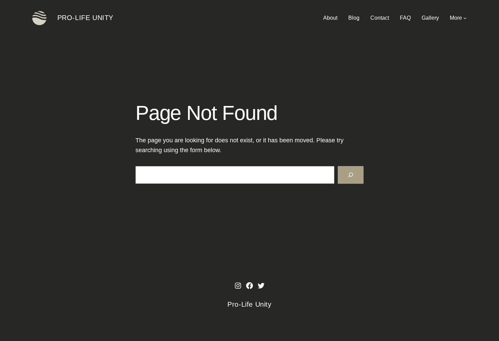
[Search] (351, 175)
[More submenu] (465, 18)
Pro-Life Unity (85, 17)
